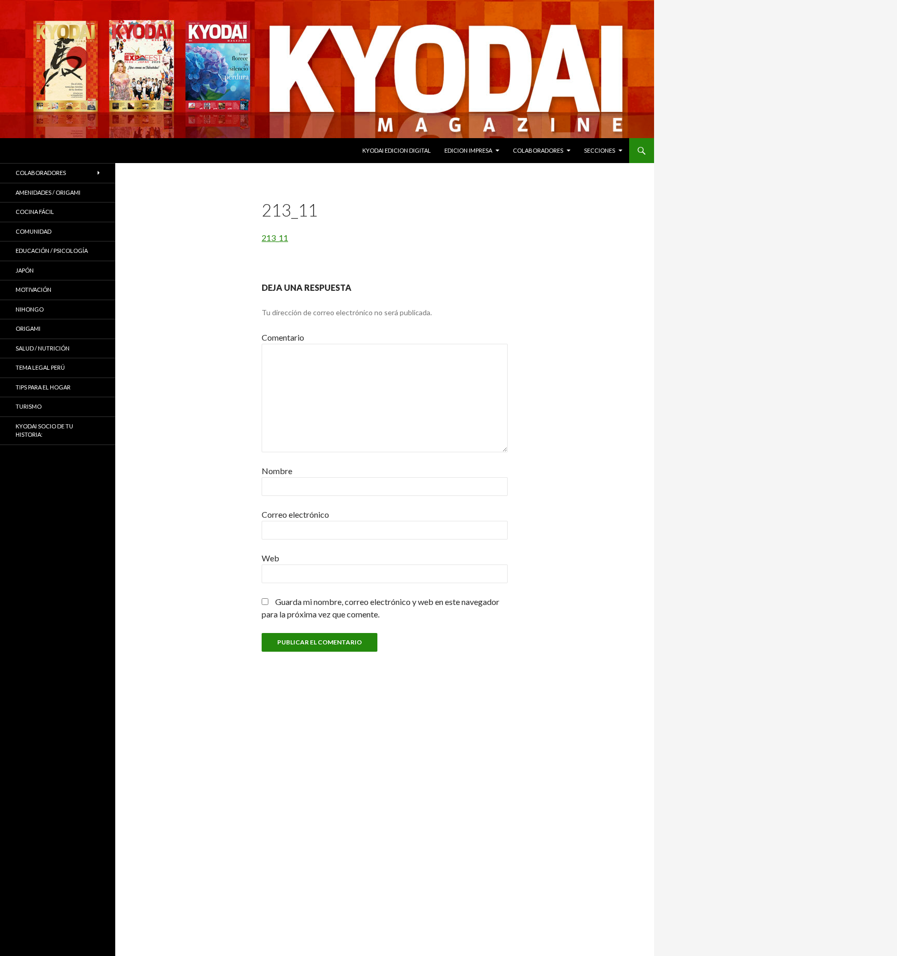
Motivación (33, 289)
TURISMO (29, 406)
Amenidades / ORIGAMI (48, 192)
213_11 (275, 238)
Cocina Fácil (35, 211)
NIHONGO (30, 309)
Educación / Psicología (52, 250)
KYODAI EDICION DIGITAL (396, 150)
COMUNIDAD (33, 231)
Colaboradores (538, 150)
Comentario (283, 337)
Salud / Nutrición (43, 348)
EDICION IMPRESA (468, 150)
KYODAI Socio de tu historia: (44, 430)
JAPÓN (25, 270)
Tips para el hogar (43, 387)
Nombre (277, 471)
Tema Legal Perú (40, 367)
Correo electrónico (295, 514)
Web (270, 558)
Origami (28, 328)
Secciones (599, 150)
